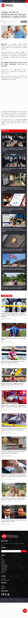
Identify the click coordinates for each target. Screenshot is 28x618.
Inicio (2, 558)
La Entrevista (3, 571)
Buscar (2, 559)
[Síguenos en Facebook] (1, 1)
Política (2, 573)
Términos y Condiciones (20, 599)
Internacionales (4, 567)
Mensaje (3, 588)
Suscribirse (24, 551)
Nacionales (3, 564)
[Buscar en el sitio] (26, 1)
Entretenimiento (4, 570)
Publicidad (3, 578)
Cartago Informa (4, 565)
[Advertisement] (14, 95)
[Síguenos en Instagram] (3, 1)
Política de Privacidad (20, 601)
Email (2, 585)
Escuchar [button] (24, 21)
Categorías (3, 561)
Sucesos (3, 562)
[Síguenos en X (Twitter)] (5, 1)
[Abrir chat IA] (25, 611)
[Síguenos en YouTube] (7, 1)
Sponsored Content (5, 580)
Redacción (4, 20)
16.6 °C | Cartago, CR (15, 1)
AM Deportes (4, 568)
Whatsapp (3, 587)
